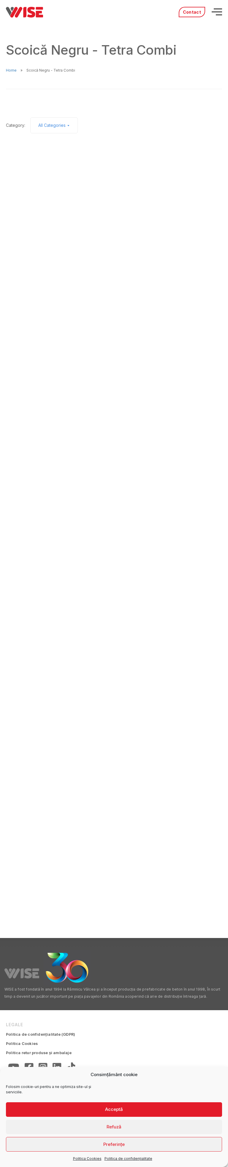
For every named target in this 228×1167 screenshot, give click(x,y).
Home (11, 70)
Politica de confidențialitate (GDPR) (40, 1034)
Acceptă (114, 1109)
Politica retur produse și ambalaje (39, 1052)
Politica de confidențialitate (128, 1158)
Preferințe (114, 1144)
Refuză (114, 1127)
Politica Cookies (87, 1158)
